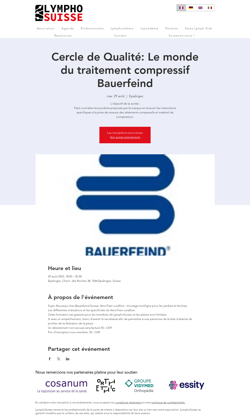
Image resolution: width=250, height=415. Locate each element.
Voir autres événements (125, 137)
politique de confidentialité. (168, 402)
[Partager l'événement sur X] (58, 358)
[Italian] (209, 8)
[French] (181, 8)
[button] (45, 28)
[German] (191, 8)
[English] (200, 8)
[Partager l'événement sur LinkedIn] (67, 358)
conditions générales (128, 402)
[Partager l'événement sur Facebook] (49, 358)
